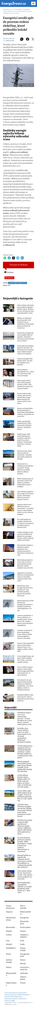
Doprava (9, 912)
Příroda (23, 963)
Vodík (22, 944)
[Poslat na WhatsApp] (21, 39)
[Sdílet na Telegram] (18, 258)
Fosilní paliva (25, 927)
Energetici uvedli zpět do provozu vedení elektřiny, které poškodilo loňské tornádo (17, 11)
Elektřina (23, 283)
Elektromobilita (25, 913)
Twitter (6, 997)
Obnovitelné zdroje (11, 918)
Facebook (25, 995)
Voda (22, 940)
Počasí (8, 954)
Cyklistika (24, 973)
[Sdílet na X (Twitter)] (33, 39)
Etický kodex (21, 993)
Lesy (7, 940)
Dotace (22, 960)
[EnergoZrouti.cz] (14, 3)
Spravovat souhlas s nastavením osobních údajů (15, 1000)
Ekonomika (10, 927)
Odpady (9, 931)
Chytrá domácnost (10, 907)
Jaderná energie (9, 961)
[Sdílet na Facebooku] (27, 39)
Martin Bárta (29, 86)
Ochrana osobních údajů (12, 995)
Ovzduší (9, 944)
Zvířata (9, 935)
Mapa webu (18, 997)
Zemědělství (11, 948)
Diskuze (10, 272)
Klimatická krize (24, 922)
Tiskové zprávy (23, 978)
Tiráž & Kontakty (10, 993)
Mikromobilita (11, 974)
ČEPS (18, 283)
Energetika (18, 9)
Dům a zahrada (23, 907)
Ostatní (23, 931)
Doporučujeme (11, 984)
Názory (8, 967)
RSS (12, 997)
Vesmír (23, 983)
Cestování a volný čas (24, 968)
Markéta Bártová (8, 39)
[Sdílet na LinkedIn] (22, 258)
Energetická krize (24, 955)
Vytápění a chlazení (24, 936)
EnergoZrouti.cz (8, 9)
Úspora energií (23, 949)
